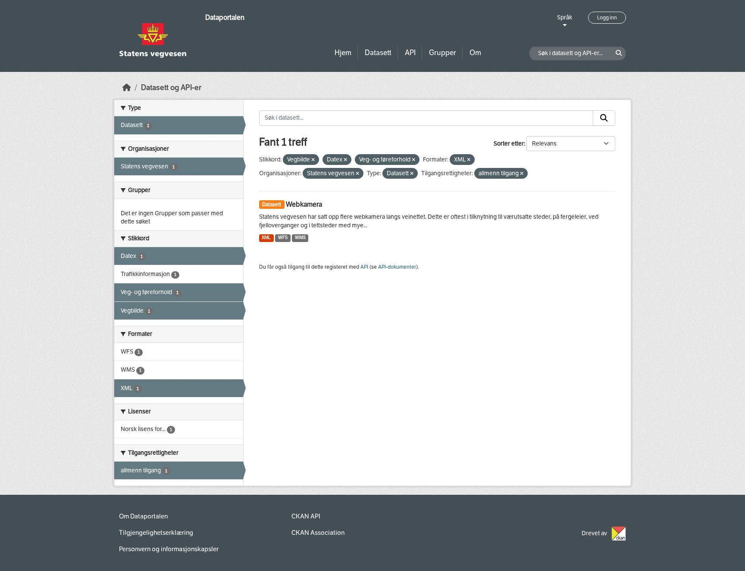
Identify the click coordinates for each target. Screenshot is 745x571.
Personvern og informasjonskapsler (169, 549)
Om (475, 52)
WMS (300, 237)
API (410, 52)
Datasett (378, 52)
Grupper (442, 52)
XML (266, 237)
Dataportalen (224, 17)
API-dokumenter (397, 267)
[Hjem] (126, 87)
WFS (283, 237)
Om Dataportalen (143, 516)
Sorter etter (509, 143)
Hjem (343, 52)
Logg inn (607, 18)
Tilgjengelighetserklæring (156, 533)
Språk (564, 17)
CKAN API (305, 516)
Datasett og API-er (171, 87)
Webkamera (304, 204)
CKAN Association (317, 533)
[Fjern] (313, 160)
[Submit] (604, 118)
